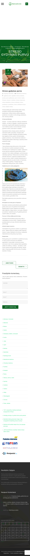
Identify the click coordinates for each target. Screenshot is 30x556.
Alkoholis (5, 322)
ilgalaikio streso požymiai (18, 95)
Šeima (4, 374)
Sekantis (21, 266)
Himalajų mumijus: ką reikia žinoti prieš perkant (14, 415)
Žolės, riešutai (6, 403)
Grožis (5, 337)
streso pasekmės (6, 102)
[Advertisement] (15, 24)
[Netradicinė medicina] (15, 4)
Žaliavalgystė (6, 396)
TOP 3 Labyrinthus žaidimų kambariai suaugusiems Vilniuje (12, 410)
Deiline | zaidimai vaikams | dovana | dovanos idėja (15, 502)
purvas (4, 98)
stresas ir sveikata (11, 100)
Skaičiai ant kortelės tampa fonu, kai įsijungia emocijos (14, 425)
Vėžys (4, 392)
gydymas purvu (7, 95)
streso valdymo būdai (7, 106)
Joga (4, 341)
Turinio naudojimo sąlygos (16, 553)
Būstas (5, 326)
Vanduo (5, 388)
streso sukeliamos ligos (20, 104)
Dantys (5, 330)
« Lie (2, 541)
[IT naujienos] (10, 443)
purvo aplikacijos (10, 98)
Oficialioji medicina (8, 363)
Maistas (5, 348)
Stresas (4, 100)
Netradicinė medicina (21, 93)
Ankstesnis (9, 263)
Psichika (5, 366)
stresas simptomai (20, 100)
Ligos (4, 344)
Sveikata (5, 385)
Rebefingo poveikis (13, 510)
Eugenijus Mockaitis (9, 93)
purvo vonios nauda (19, 98)
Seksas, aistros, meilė (8, 377)
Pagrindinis (6, 553)
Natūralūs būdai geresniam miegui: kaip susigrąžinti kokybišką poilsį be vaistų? (12, 420)
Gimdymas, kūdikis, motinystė (10, 333)
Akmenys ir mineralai (8, 319)
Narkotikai (5, 352)
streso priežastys (15, 102)
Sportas (5, 381)
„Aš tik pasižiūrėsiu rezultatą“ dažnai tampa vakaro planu (13, 430)
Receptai (5, 370)
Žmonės (5, 399)
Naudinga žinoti (7, 355)
